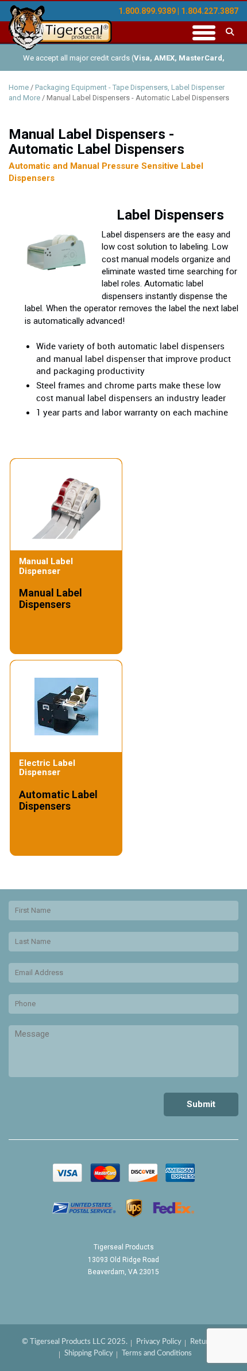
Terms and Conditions (157, 1353)
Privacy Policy (159, 1342)
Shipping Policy (88, 1353)
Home (19, 87)
